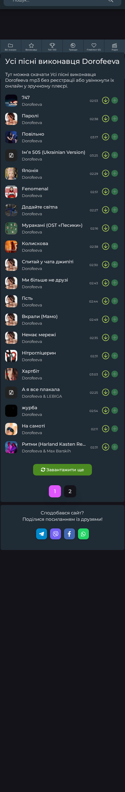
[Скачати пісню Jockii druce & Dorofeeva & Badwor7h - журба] (105, 410)
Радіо (115, 49)
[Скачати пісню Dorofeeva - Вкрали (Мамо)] (105, 319)
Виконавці (31, 49)
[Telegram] (41, 533)
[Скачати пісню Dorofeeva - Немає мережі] (105, 337)
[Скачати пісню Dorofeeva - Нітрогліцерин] (105, 356)
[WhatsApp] (83, 533)
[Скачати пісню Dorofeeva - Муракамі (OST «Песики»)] (105, 228)
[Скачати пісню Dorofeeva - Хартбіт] (105, 374)
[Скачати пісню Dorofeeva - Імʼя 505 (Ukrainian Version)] (105, 155)
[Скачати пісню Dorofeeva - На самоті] (105, 429)
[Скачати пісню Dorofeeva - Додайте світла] (105, 210)
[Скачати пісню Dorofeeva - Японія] (105, 173)
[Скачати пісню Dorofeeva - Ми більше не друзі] (105, 283)
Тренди (73, 49)
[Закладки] (115, 100)
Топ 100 (52, 49)
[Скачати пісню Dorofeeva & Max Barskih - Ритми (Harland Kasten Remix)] (105, 447)
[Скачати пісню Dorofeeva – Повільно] (105, 137)
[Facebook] (69, 533)
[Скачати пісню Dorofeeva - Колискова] (105, 246)
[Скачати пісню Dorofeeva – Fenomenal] (105, 191)
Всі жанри (10, 49)
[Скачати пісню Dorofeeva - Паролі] (105, 118)
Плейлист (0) (94, 49)
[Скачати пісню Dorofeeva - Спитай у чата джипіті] (105, 264)
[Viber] (55, 533)
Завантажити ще (64, 469)
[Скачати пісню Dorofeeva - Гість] (105, 301)
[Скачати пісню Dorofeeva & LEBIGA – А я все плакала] (105, 392)
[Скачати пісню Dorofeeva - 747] (105, 100)
